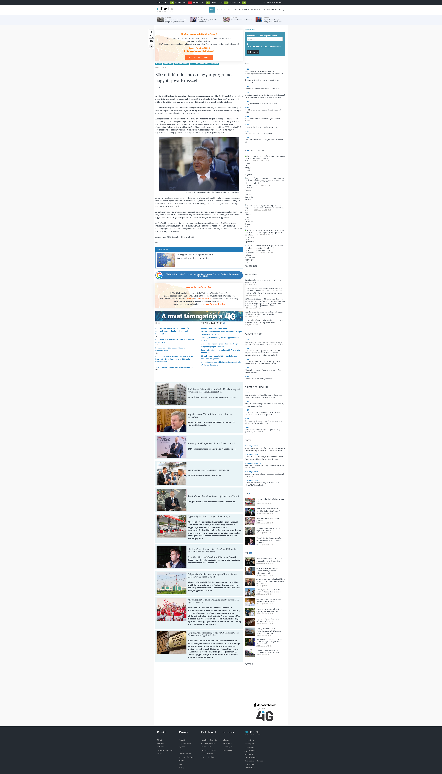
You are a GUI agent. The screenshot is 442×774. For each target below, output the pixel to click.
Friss (212, 10)
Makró (158, 64)
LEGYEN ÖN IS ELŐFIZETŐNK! (199, 287)
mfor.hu (226, 740)
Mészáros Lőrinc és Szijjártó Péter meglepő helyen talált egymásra (269, 560)
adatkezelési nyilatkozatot (260, 46)
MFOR (164, 10)
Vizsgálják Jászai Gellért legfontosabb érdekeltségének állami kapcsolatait (270, 231)
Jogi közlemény (250, 750)
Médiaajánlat (249, 743)
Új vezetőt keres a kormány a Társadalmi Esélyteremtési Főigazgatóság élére (267, 570)
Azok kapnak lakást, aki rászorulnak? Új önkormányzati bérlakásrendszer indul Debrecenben (172, 331)
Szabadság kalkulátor (209, 743)
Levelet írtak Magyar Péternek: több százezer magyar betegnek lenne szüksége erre (269, 641)
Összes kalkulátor (207, 757)
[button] (264, 2)
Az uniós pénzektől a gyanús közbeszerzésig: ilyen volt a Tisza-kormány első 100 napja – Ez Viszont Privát (174, 359)
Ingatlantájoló (228, 750)
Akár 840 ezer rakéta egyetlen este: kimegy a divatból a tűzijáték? (269, 157)
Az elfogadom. (264, 46)
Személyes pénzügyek (165, 750)
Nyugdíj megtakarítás (209, 740)
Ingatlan (182, 747)
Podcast (227, 10)
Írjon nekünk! (249, 740)
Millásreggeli (227, 747)
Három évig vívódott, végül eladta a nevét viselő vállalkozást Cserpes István (269, 206)
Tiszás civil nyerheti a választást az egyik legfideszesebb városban (269, 610)
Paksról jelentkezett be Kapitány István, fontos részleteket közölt (268, 590)
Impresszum (249, 747)
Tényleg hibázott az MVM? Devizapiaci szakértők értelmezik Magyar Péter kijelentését (268, 631)
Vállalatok (160, 743)
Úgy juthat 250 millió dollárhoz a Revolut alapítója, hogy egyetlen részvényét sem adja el (269, 180)
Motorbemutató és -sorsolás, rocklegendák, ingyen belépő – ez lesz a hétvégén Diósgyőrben (264, 313)
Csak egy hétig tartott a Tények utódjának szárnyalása (268, 620)
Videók (219, 10)
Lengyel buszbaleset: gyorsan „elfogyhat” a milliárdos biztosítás (268, 651)
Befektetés (161, 747)
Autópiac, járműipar (186, 757)
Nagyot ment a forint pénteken (214, 328)
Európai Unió (168, 64)
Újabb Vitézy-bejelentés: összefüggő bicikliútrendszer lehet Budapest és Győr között (269, 540)
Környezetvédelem (181, 64)
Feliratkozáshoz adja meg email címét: (262, 35)
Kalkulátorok (256, 10)
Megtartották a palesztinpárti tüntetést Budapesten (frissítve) (268, 510)
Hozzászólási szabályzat (254, 761)
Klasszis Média (250, 757)
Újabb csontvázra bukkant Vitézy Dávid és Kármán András (268, 600)
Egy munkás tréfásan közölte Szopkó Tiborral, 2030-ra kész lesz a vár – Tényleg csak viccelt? (264, 321)
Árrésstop (236, 10)
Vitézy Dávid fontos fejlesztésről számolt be (174, 367)
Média (181, 761)
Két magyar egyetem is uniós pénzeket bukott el (195, 254)
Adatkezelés (249, 754)
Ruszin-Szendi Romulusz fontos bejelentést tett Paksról (268, 529)
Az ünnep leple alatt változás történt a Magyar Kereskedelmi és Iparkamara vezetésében (270, 581)
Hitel (180, 750)
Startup (181, 767)
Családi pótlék (206, 747)
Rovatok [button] (245, 10)
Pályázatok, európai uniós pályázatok (204, 64)
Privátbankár (227, 743)
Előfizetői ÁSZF (250, 764)
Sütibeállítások (250, 768)
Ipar (180, 764)
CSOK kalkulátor (207, 754)
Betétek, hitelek (185, 754)
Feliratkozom (253, 52)
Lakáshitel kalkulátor (208, 750)
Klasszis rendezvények (272, 10)
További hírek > (251, 266)
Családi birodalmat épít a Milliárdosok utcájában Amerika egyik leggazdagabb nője (270, 248)
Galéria (159, 754)
